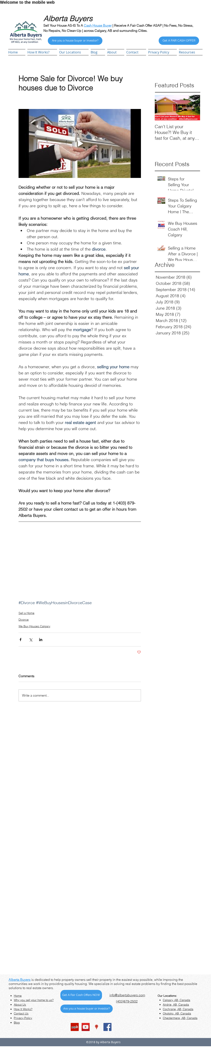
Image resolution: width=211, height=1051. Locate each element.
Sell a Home (26, 613)
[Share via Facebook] (20, 639)
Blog (17, 1022)
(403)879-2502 (127, 1001)
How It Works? (23, 1009)
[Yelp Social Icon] (75, 1027)
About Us (20, 1004)
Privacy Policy (23, 1018)
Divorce (24, 619)
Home (18, 996)
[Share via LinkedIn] (41, 639)
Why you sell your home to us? (34, 1000)
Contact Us (21, 1013)
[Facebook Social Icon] (107, 1027)
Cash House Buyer (98, 25)
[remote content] (80, 562)
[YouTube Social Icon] (86, 1027)
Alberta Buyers (19, 980)
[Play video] (80, 143)
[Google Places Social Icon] (97, 1027)
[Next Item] (193, 107)
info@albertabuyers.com (127, 995)
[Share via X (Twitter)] (31, 639)
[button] (74, 52)
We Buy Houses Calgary (34, 626)
